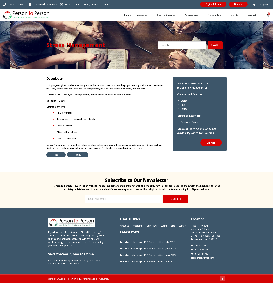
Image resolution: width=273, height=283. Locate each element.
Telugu (77, 154)
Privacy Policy (103, 279)
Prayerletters (214, 15)
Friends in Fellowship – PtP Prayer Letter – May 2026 (148, 254)
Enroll (211, 142)
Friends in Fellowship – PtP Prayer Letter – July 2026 (147, 241)
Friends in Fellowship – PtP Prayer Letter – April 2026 (148, 261)
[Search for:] (181, 45)
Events (234, 15)
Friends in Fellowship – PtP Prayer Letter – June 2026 (148, 248)
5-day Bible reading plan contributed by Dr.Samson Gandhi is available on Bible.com (74, 262)
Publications (191, 15)
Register (264, 4)
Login (253, 4)
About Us (142, 15)
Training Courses (166, 15)
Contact (251, 15)
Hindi (56, 154)
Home (127, 15)
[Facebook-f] (222, 278)
